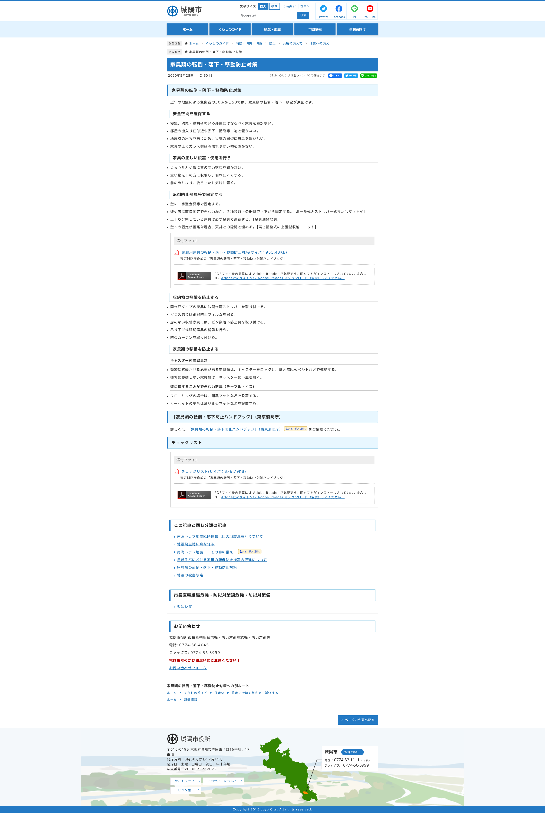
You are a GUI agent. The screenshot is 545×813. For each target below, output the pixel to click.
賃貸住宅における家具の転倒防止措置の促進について (222, 560)
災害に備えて (293, 43)
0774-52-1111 (347, 760)
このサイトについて (222, 781)
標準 (274, 6)
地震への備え (320, 43)
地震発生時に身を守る (196, 544)
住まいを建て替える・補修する (255, 692)
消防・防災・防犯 (249, 43)
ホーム (194, 43)
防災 (272, 43)
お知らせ (184, 606)
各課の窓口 (352, 752)
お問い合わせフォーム (188, 668)
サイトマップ (185, 781)
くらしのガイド (217, 43)
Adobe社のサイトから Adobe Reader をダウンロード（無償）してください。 (282, 278)
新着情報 (190, 699)
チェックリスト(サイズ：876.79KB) (213, 471)
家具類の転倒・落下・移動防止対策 (207, 567)
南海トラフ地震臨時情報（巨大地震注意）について (220, 536)
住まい (220, 692)
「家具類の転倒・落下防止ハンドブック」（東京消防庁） (247, 429)
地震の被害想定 (190, 575)
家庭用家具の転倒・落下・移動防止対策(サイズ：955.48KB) (233, 252)
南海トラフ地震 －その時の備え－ (218, 552)
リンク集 (184, 790)
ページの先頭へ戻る (360, 719)
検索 (303, 15)
